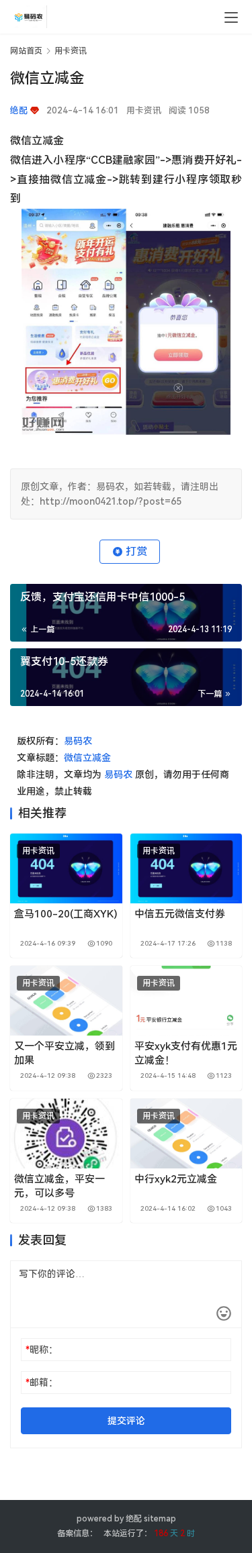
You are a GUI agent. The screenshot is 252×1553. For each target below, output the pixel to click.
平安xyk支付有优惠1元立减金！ (185, 1053)
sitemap (160, 1518)
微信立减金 (87, 757)
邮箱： (42, 1382)
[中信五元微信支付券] (186, 868)
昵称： (42, 1349)
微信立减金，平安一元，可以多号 (59, 1186)
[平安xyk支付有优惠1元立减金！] (186, 1001)
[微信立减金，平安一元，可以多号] (66, 1133)
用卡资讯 (143, 110)
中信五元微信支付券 (179, 914)
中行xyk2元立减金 (175, 1179)
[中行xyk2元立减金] (186, 1133)
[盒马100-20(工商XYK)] (66, 868)
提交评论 (126, 1420)
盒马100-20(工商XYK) (66, 914)
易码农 (78, 741)
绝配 (134, 1518)
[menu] (231, 17)
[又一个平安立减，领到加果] (66, 1001)
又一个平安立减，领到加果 (64, 1053)
